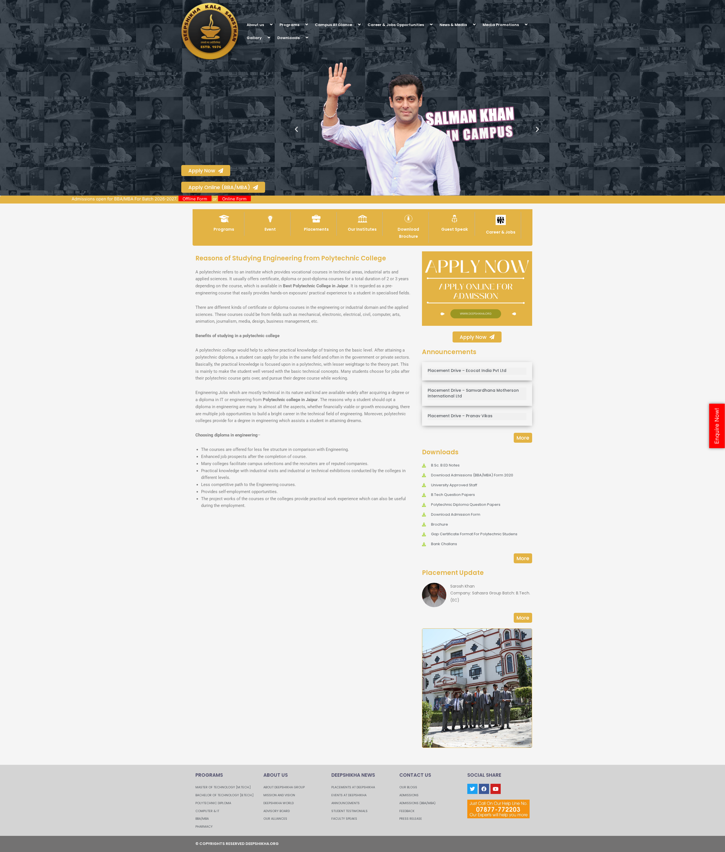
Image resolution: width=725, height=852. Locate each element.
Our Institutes (362, 229)
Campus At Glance (333, 24)
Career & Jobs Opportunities (396, 24)
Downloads (288, 37)
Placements (316, 229)
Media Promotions (501, 24)
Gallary (254, 37)
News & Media (453, 24)
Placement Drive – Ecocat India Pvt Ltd (467, 370)
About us (255, 24)
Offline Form (230, 199)
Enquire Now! (716, 426)
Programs (289, 24)
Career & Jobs (500, 232)
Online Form (270, 199)
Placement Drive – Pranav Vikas (460, 416)
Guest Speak (454, 229)
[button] (266, 24)
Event (270, 229)
